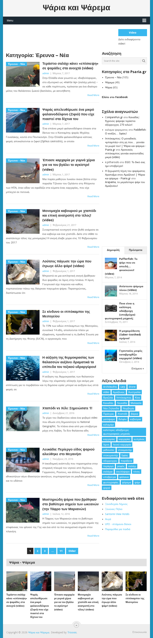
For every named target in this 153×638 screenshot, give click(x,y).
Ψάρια (108, 87)
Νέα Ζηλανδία (111, 408)
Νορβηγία (128, 408)
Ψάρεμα (109, 82)
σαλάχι (132, 466)
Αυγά (108, 519)
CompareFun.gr (114, 117)
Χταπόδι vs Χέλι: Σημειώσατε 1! (67, 408)
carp (122, 386)
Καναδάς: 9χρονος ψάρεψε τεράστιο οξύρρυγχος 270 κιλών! (122, 121)
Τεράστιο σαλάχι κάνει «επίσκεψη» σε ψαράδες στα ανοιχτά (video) (70, 66)
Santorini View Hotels (117, 514)
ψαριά (106, 487)
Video (132, 32)
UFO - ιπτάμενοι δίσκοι (118, 524)
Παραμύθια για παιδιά (117, 529)
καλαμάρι (108, 424)
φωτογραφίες (110, 482)
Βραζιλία (108, 397)
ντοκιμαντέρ (125, 449)
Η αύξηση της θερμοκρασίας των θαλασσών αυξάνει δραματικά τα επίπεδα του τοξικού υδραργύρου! (69, 362)
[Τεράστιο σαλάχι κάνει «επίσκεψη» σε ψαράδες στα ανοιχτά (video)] (16, 581)
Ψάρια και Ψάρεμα (76, 8)
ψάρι (137, 482)
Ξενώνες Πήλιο (113, 509)
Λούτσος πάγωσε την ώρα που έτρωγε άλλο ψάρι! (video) (66, 263)
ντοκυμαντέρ (110, 455)
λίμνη (106, 444)
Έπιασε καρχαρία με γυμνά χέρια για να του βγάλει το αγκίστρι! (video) (68, 164)
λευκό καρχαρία (122, 444)
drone (132, 386)
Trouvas (71, 632)
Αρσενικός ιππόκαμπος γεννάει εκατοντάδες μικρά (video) (124, 153)
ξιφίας (124, 455)
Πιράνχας (108, 413)
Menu (10, 20)
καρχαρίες (124, 439)
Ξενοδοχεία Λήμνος (116, 503)
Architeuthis (110, 386)
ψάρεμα (126, 482)
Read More (93, 95)
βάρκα (134, 413)
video (106, 392)
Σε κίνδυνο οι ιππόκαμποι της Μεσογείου (66, 314)
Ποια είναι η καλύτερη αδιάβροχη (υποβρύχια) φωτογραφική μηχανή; (120, 311)
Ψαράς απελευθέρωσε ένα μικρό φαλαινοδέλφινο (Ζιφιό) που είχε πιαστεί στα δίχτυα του (68, 114)
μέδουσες (108, 449)
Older (72, 550)
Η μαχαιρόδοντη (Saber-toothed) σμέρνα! (130, 334)
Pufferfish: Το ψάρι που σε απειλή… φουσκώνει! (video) (121, 266)
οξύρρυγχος (110, 460)
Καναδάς (108, 402)
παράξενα (126, 460)
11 (61, 550)
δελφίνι (122, 419)
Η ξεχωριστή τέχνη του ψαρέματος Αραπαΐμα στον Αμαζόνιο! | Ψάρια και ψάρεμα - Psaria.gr (125, 174)
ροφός (121, 466)
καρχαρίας (109, 439)
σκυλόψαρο (123, 471)
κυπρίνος (139, 439)
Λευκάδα (122, 402)
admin (45, 73)
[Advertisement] (74, 37)
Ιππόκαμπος (123, 397)
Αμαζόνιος (119, 392)
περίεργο (108, 466)
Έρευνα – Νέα (113, 77)
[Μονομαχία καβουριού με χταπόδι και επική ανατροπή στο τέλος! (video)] (88, 581)
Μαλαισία (136, 402)
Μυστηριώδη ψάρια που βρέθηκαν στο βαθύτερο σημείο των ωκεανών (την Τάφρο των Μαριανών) (70, 504)
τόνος (136, 471)
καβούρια (135, 419)
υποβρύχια (109, 476)
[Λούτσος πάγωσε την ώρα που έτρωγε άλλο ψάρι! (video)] (112, 581)
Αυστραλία (134, 392)
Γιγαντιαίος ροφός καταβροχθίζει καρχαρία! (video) (130, 354)
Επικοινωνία (139, 632)
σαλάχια (108, 471)
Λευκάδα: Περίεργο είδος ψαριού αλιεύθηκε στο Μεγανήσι (68, 451)
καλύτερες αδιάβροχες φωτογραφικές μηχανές (116, 432)
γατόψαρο (109, 419)
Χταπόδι (122, 413)
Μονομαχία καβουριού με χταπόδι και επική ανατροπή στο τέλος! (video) (69, 215)
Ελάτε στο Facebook (115, 97)
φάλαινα (124, 476)
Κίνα (137, 397)
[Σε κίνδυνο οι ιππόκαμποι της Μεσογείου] (136, 581)
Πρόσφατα (135, 249)
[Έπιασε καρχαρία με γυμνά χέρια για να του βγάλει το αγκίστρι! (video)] (64, 581)
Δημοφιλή (113, 249)
